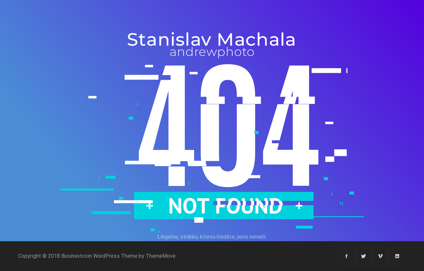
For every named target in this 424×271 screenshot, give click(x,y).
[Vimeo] (380, 256)
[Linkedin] (397, 256)
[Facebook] (346, 256)
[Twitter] (363, 256)
